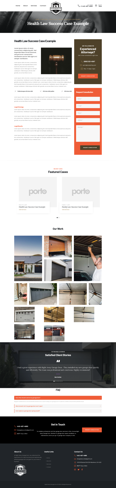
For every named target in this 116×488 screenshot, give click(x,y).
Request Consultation (88, 76)
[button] (57, 217)
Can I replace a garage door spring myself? (28, 411)
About (25, 6)
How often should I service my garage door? (28, 398)
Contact (43, 6)
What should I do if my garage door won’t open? (29, 406)
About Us (49, 461)
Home (18, 6)
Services (34, 6)
